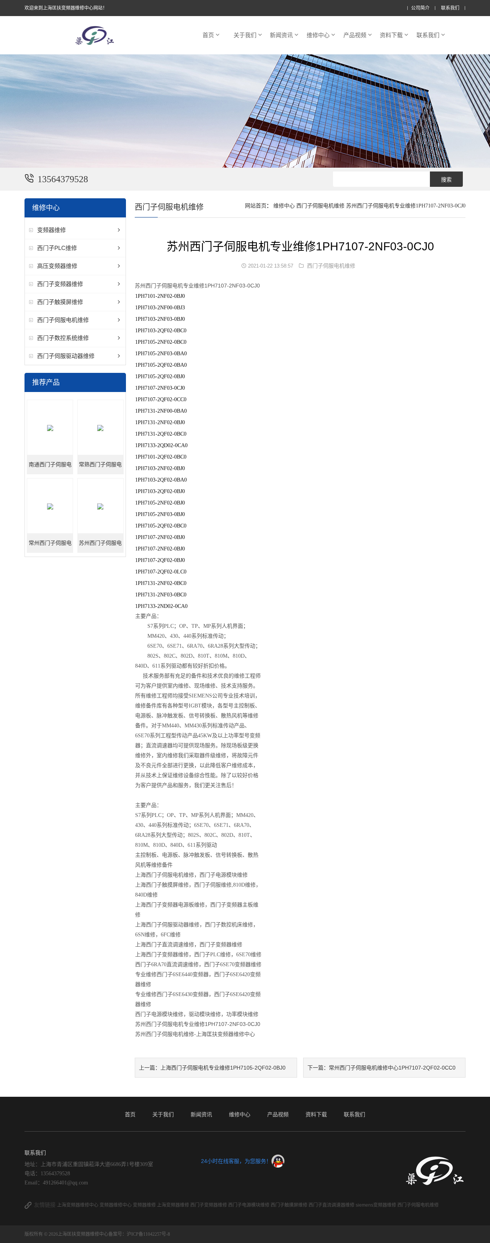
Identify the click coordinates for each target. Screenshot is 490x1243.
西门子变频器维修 (60, 284)
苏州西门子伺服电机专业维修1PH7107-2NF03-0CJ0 (406, 206)
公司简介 (420, 8)
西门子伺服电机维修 (63, 320)
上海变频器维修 (173, 1205)
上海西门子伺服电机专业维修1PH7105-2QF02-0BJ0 (223, 1068)
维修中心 (318, 35)
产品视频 (354, 35)
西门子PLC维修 (57, 248)
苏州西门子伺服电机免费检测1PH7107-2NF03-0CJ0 (100, 546)
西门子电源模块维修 (249, 1205)
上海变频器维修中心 (78, 1205)
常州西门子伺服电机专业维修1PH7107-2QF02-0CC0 (50, 546)
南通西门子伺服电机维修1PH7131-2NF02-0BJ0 (50, 468)
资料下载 (391, 35)
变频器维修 (51, 230)
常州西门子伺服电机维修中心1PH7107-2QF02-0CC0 (392, 1068)
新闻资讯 (281, 35)
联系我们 (450, 8)
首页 (208, 35)
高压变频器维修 (57, 266)
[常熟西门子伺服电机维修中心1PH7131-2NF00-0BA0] (100, 428)
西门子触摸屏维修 (60, 302)
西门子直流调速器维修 (332, 1205)
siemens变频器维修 (376, 1205)
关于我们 (245, 35)
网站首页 (255, 206)
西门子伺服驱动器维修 (66, 356)
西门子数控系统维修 (63, 338)
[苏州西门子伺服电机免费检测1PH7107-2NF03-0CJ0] (100, 506)
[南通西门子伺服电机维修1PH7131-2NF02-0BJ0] (50, 428)
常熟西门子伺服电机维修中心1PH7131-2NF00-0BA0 (100, 468)
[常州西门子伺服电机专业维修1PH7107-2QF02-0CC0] (50, 506)
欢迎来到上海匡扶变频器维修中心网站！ (65, 8)
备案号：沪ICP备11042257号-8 (139, 1234)
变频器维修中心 (116, 1205)
